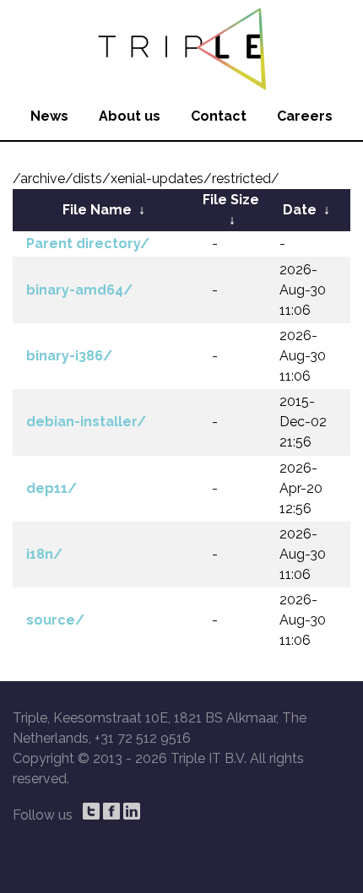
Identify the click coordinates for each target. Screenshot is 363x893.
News (49, 116)
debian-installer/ (86, 422)
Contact (219, 116)
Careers (305, 116)
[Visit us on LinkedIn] (131, 811)
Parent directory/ (87, 243)
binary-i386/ (69, 356)
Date (300, 210)
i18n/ (44, 554)
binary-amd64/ (79, 290)
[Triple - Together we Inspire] (181, 46)
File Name (97, 210)
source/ (55, 620)
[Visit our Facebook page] (111, 811)
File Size (231, 200)
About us (129, 116)
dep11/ (51, 488)
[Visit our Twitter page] (91, 811)
